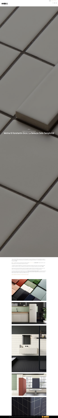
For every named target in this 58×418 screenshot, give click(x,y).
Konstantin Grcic (31, 262)
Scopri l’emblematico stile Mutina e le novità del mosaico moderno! (20, 274)
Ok (42, 416)
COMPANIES (29, 129)
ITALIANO (50, 0)
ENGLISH (52, 0)
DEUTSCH (55, 0)
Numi (13, 262)
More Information (46, 416)
